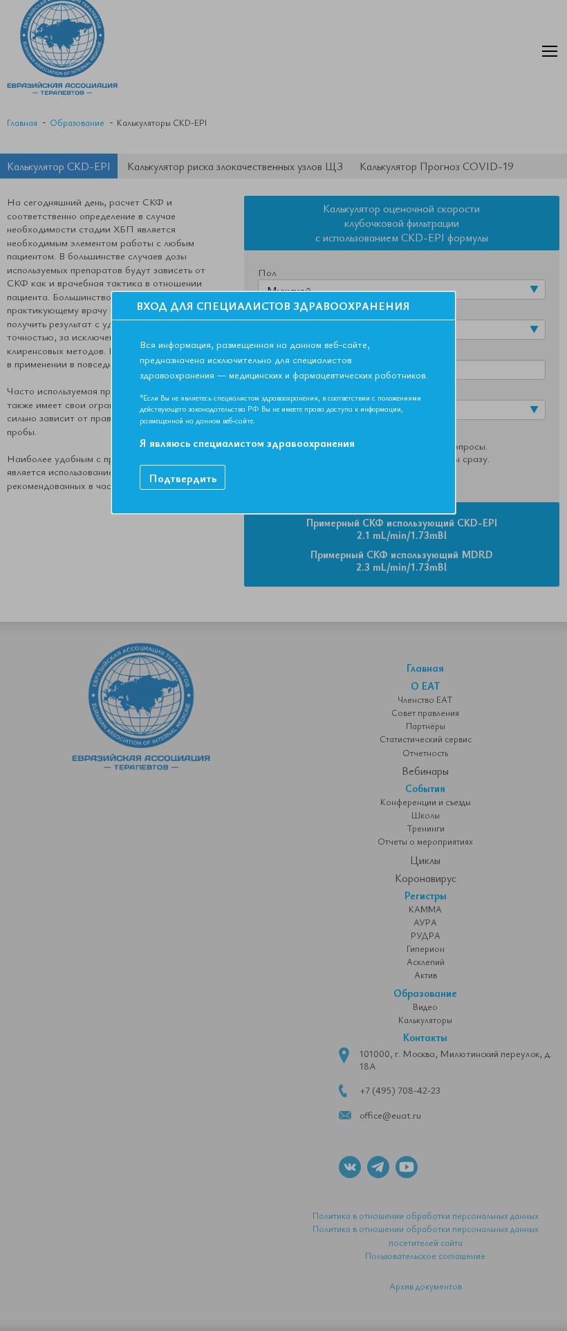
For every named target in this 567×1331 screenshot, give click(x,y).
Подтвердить (182, 478)
